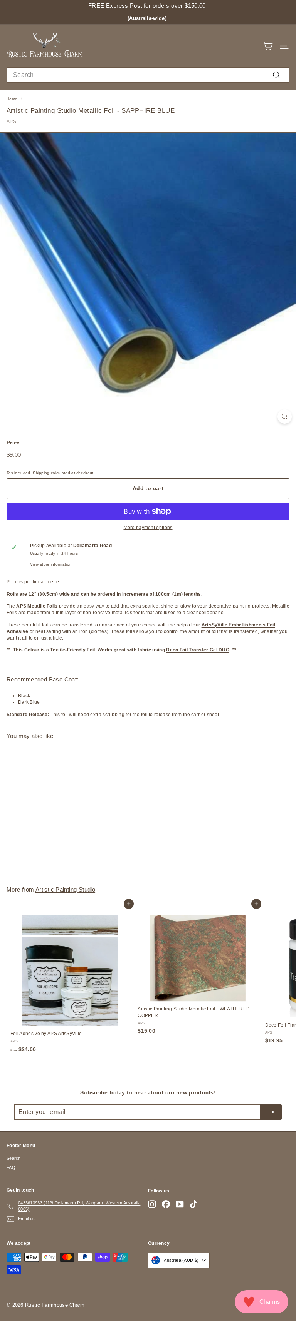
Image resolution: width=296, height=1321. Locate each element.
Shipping (41, 473)
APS (11, 121)
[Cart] (268, 46)
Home (12, 99)
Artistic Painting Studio (65, 889)
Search (14, 1158)
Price (13, 443)
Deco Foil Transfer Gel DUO (197, 650)
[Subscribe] (271, 1112)
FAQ (11, 1167)
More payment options (148, 527)
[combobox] (148, 75)
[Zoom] (285, 416)
